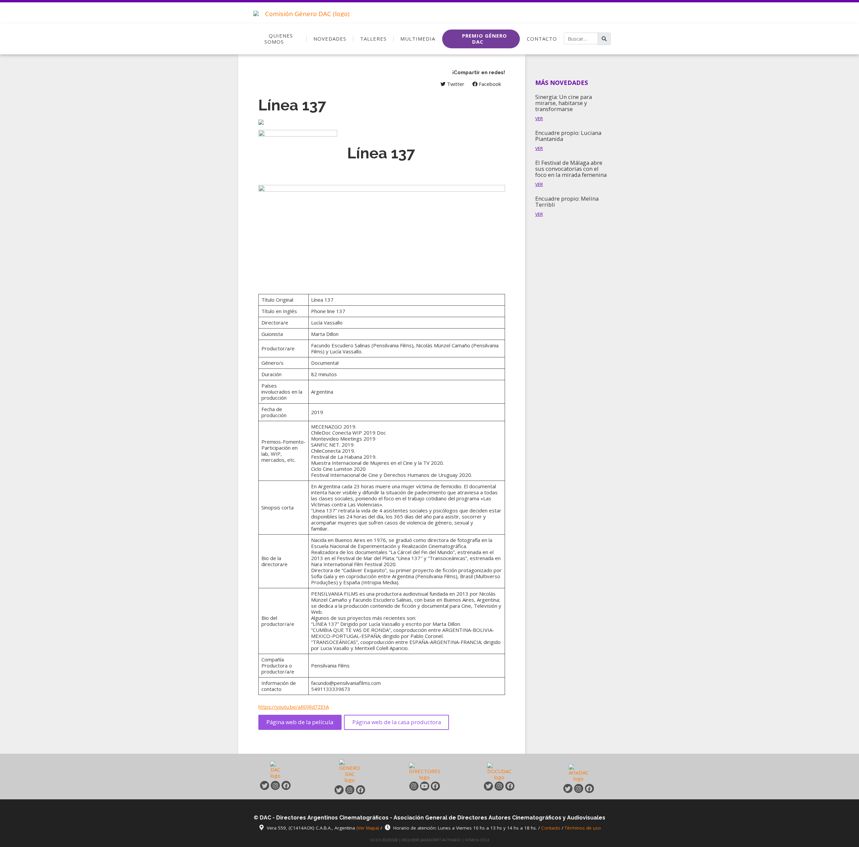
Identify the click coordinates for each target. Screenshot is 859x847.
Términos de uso (583, 828)
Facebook (489, 84)
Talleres (373, 38)
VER (539, 118)
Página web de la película (299, 722)
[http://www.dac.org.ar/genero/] (349, 771)
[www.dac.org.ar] (275, 771)
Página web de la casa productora (396, 722)
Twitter (455, 84)
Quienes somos (278, 38)
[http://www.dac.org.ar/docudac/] (499, 770)
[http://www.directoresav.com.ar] (424, 770)
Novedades (329, 38)
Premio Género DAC (484, 38)
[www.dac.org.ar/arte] (579, 772)
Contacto (542, 38)
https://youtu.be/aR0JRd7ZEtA (293, 706)
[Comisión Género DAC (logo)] (299, 10)
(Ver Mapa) (368, 828)
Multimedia (417, 38)
